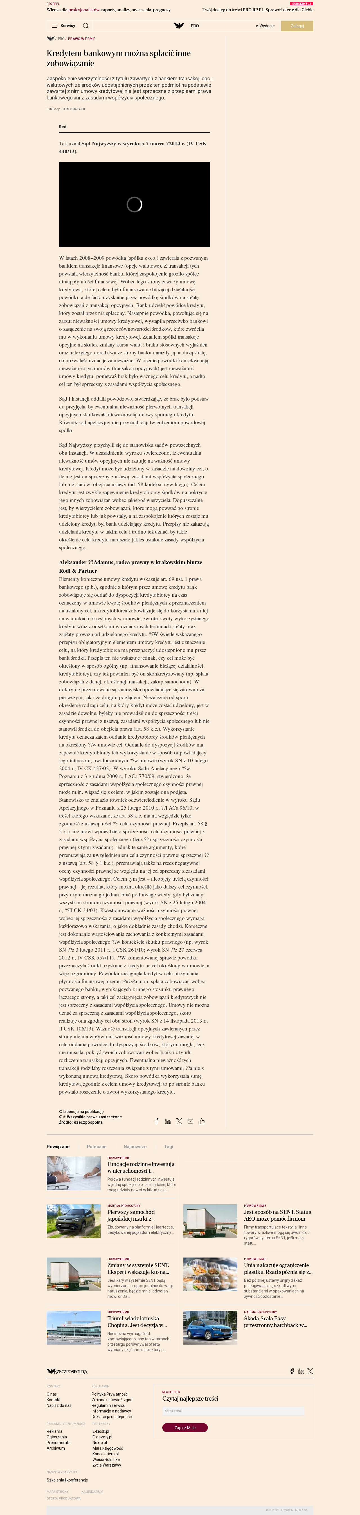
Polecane (97, 1146)
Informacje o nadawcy (111, 1411)
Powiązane (58, 1146)
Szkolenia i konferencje (67, 1480)
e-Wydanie (265, 26)
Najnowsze (135, 1146)
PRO (195, 26)
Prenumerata (59, 1442)
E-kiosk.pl (101, 1431)
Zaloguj (297, 26)
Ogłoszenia (57, 1437)
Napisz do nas (59, 1405)
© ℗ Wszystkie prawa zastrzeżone (90, 1117)
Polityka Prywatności (110, 1394)
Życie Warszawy (107, 1465)
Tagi (168, 1146)
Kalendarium (92, 1492)
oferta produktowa (64, 1498)
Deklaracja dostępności (112, 1416)
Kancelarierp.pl (106, 1454)
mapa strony (58, 1492)
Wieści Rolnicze (106, 1459)
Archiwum (56, 1448)
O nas (52, 1394)
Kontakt (53, 1400)
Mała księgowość (108, 1448)
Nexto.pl (100, 1442)
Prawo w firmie (81, 39)
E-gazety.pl (102, 1437)
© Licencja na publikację (81, 1111)
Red (62, 127)
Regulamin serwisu (108, 1405)
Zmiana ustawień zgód (112, 1400)
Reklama (54, 1431)
